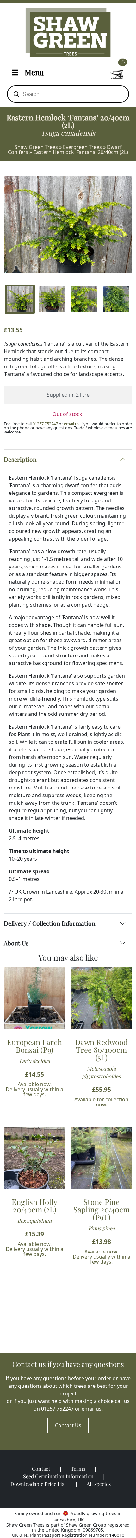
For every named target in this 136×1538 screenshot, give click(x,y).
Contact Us (68, 1425)
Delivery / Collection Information (49, 923)
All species (99, 1484)
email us (71, 423)
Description (20, 459)
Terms (78, 1468)
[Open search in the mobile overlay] (68, 94)
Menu (34, 72)
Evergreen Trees (82, 147)
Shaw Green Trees (36, 147)
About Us (16, 943)
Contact (41, 1468)
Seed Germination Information (58, 1476)
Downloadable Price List (38, 1484)
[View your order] (116, 71)
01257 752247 (45, 423)
